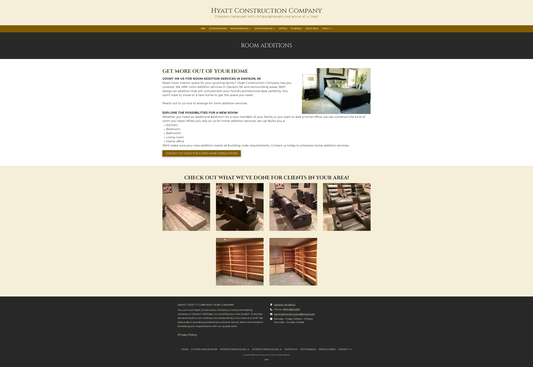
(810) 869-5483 (291, 309)
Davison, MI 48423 (284, 304)
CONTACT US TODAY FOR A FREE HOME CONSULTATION (201, 153)
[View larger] (186, 207)
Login (267, 359)
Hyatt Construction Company (266, 10)
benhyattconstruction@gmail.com (294, 314)
